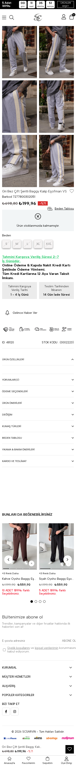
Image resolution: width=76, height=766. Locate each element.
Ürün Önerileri (12, 402)
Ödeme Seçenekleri (15, 391)
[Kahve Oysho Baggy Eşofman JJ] (19, 546)
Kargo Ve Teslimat (14, 461)
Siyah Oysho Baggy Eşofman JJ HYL (56, 579)
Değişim (7, 414)
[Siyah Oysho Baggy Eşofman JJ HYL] (56, 546)
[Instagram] (15, 711)
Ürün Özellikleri (13, 359)
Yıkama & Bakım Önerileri (18, 449)
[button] (6, 568)
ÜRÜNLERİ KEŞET (65, 4)
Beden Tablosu (12, 437)
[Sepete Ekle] (31, 563)
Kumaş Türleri (11, 426)
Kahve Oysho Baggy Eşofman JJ (19, 579)
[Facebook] (6, 711)
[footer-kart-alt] (38, 738)
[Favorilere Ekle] (72, 191)
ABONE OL (69, 640)
